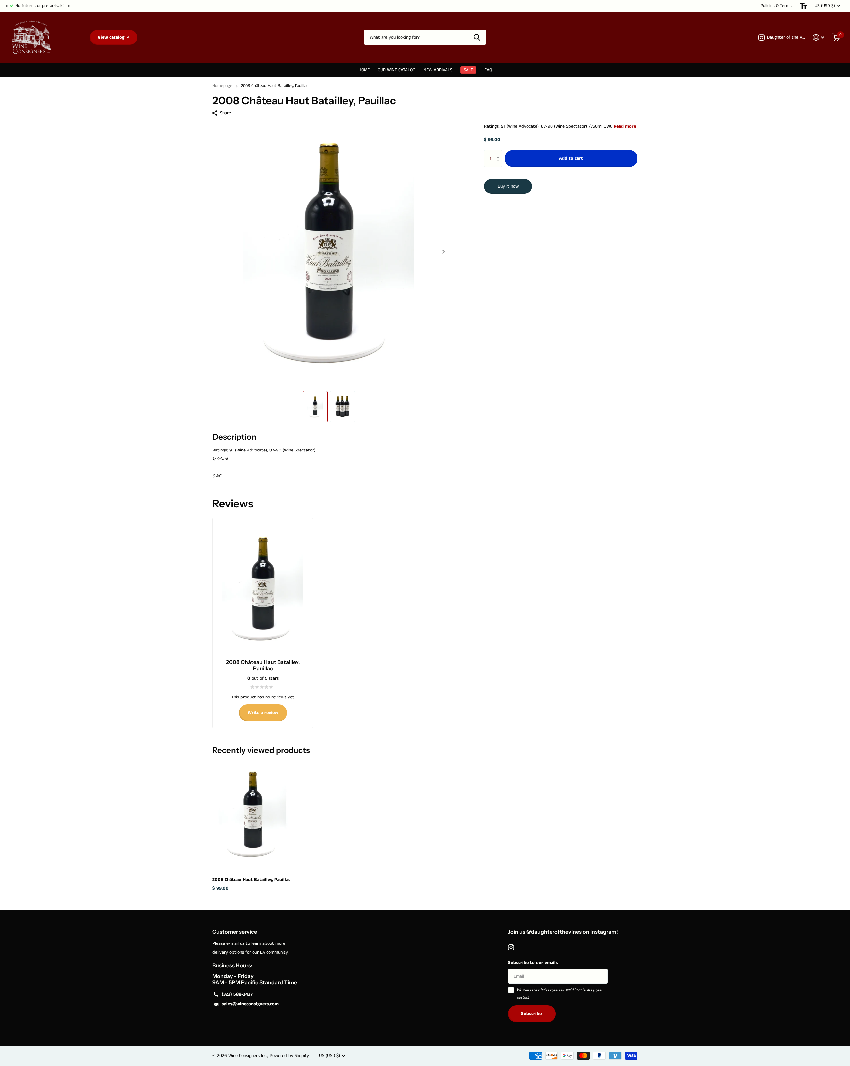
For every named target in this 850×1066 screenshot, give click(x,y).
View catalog (112, 37)
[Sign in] (818, 37)
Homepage (222, 86)
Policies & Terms (776, 6)
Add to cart (571, 158)
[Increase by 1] (499, 153)
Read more (625, 126)
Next (68, 6)
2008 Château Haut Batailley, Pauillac (251, 879)
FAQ (488, 70)
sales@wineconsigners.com (250, 1004)
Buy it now (508, 186)
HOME (364, 70)
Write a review (263, 712)
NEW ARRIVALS (437, 70)
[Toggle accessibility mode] (803, 6)
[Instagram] (511, 947)
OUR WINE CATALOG (396, 70)
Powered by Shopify (289, 1055)
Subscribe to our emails (533, 962)
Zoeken (477, 37)
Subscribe (532, 1013)
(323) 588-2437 (237, 994)
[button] (6, 6)
